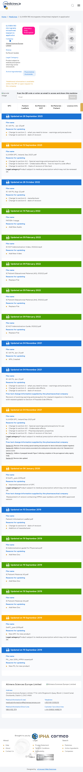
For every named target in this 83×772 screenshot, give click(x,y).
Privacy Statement (42, 745)
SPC (9, 106)
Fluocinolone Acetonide (29, 73)
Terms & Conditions (42, 748)
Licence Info (72, 106)
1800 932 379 (11, 710)
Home (4, 17)
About (8, 748)
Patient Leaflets (25, 107)
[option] (29, 73)
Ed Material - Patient (56, 107)
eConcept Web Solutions (46, 769)
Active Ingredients (71, 748)
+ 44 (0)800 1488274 (53, 710)
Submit (72, 97)
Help (7, 745)
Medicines (13, 17)
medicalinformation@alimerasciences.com (23, 703)
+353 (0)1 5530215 (52, 703)
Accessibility (39, 751)
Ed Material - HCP (41, 107)
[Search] (72, 5)
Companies (69, 751)
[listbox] (29, 73)
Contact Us (10, 751)
